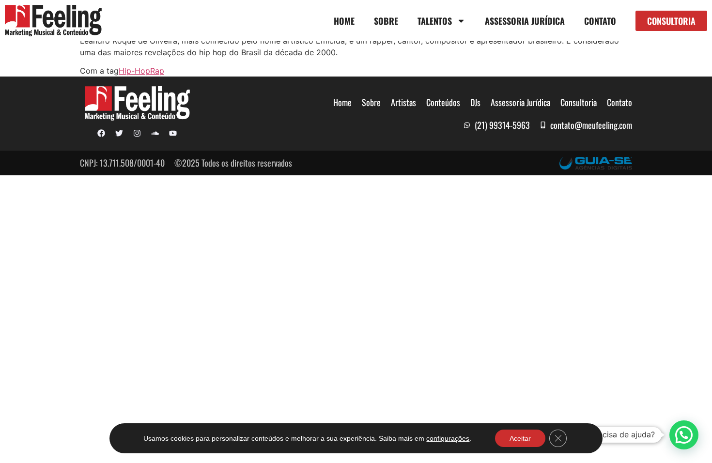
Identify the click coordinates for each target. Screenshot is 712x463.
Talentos (435, 21)
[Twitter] (119, 133)
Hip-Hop (134, 71)
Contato (600, 21)
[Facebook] (101, 133)
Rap (157, 71)
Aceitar (520, 438)
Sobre (386, 21)
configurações (447, 438)
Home (344, 21)
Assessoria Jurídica (525, 21)
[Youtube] (173, 133)
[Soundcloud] (155, 133)
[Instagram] (137, 133)
